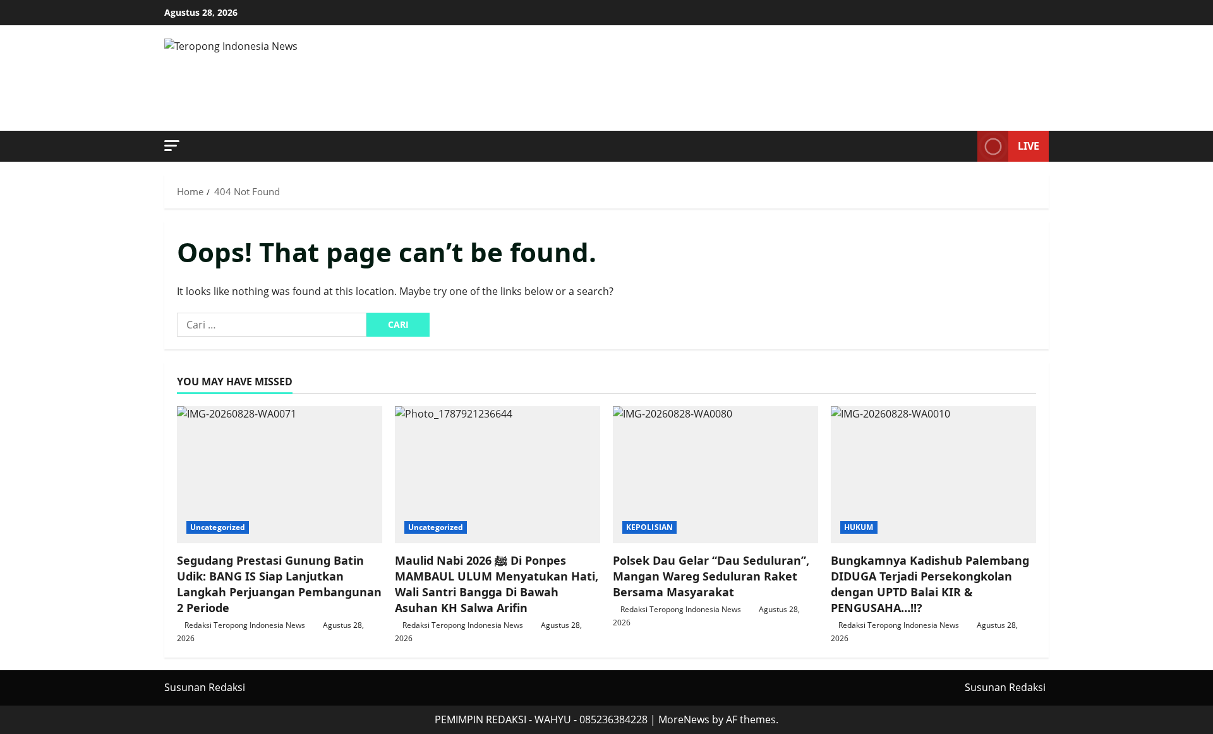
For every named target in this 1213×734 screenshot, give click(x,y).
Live (1028, 146)
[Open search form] (964, 147)
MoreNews (683, 719)
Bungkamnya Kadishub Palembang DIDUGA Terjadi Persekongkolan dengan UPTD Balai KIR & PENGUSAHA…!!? (930, 584)
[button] (171, 145)
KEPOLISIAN (649, 527)
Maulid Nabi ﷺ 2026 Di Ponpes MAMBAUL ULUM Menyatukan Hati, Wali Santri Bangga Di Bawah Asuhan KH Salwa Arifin (496, 584)
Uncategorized (217, 527)
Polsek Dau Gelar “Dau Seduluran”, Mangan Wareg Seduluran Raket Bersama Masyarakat (711, 576)
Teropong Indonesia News (397, 78)
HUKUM (859, 527)
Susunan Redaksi (204, 687)
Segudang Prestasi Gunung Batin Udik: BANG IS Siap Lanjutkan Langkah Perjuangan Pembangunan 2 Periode (279, 584)
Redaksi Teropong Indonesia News (244, 625)
